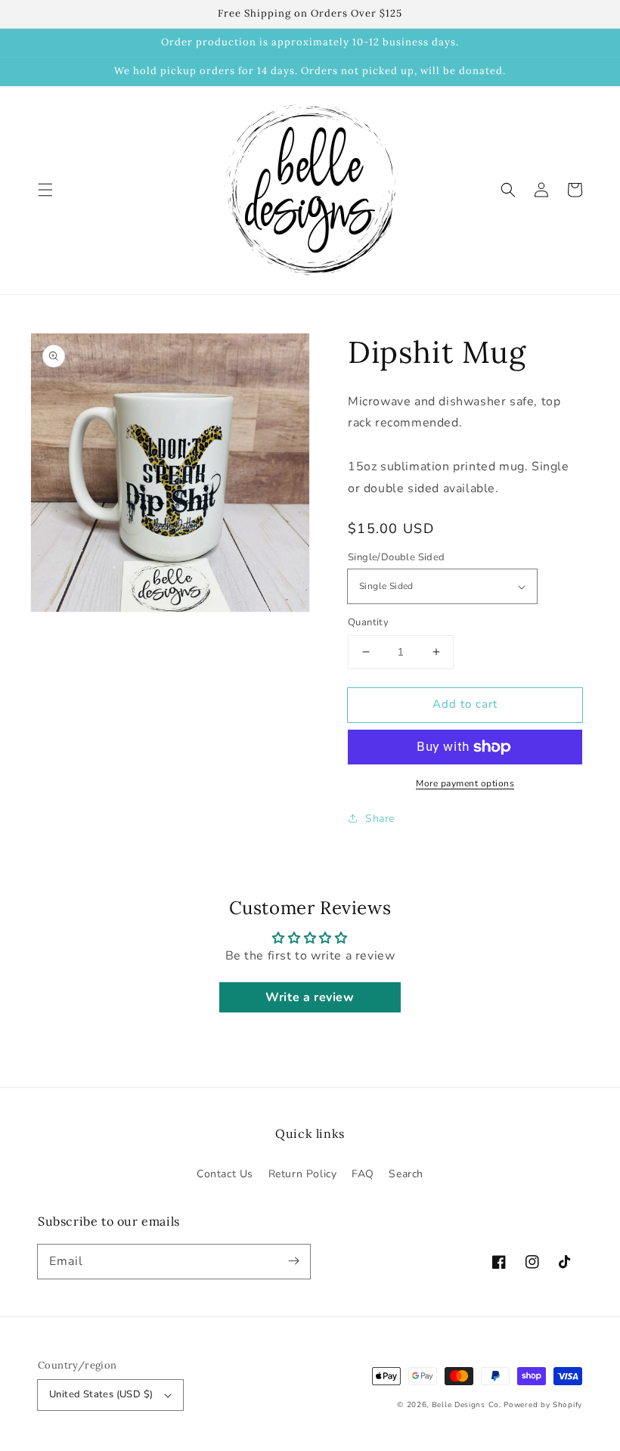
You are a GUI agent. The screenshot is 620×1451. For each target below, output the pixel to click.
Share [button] (380, 818)
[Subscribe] (293, 1261)
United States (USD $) (101, 1394)
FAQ (363, 1174)
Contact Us (225, 1174)
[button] (45, 189)
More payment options (465, 783)
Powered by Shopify (543, 1405)
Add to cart (465, 704)
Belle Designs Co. (466, 1405)
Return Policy (302, 1174)
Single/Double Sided (396, 557)
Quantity (368, 622)
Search (406, 1174)
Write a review (309, 997)
